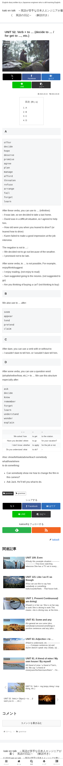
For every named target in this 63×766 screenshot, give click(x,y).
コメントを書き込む (31, 723)
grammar (9, 493)
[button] (41, 85)
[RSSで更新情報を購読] (46, 530)
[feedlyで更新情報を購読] (16, 530)
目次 (27, 102)
